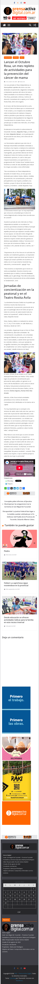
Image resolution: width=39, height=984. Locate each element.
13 (24, 896)
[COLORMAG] (18, 925)
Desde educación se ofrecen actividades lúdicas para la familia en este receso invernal (18, 620)
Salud (22, 57)
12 (19, 896)
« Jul (18, 912)
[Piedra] (19, 531)
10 (10, 896)
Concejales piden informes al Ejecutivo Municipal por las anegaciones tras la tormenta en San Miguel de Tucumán (18, 504)
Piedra (7, 551)
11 (15, 896)
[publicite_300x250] (16, 802)
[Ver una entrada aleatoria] (34, 25)
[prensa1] (19, 493)
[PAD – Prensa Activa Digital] (4, 25)
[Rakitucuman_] (17, 762)
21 (29, 899)
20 (24, 899)
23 (5, 903)
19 (19, 899)
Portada (16, 57)
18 (15, 899)
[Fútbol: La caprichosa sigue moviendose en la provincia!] (19, 563)
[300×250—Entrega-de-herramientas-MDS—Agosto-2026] (16, 688)
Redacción (22, 82)
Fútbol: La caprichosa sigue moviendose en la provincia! (16, 584)
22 (33, 899)
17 (10, 899)
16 (5, 899)
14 (29, 896)
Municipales (8, 57)
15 (33, 896)
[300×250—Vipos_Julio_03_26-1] (16, 711)
